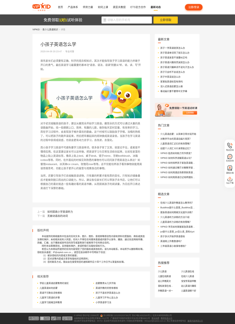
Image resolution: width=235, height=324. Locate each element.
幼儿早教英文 (164, 281)
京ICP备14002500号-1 (142, 315)
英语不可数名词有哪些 (51, 292)
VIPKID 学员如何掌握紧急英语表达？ (178, 226)
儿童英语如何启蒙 (49, 288)
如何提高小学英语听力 (60, 211)
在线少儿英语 (187, 276)
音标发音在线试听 (165, 286)
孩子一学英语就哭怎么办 (172, 48)
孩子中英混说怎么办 (170, 76)
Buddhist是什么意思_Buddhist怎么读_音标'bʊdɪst (178, 207)
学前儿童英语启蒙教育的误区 (54, 283)
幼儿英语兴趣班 (188, 286)
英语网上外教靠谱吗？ (171, 241)
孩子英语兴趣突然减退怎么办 (174, 62)
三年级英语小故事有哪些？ (173, 246)
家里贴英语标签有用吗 (171, 81)
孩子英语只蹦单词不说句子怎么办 (177, 67)
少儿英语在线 (187, 271)
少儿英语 (162, 271)
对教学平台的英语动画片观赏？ (176, 138)
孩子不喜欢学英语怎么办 (108, 292)
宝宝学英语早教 (188, 281)
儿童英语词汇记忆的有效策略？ (176, 143)
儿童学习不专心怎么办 (107, 297)
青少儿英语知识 (50, 29)
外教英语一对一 (165, 290)
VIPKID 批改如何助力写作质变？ (176, 153)
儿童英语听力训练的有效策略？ (176, 222)
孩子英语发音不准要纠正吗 (173, 57)
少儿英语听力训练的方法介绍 (174, 217)
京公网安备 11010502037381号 (117, 315)
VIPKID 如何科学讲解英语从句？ (176, 158)
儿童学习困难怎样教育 (51, 302)
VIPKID (36, 29)
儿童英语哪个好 (188, 290)
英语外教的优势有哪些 (107, 288)
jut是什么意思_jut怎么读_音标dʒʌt (177, 231)
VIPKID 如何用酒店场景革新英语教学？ (178, 172)
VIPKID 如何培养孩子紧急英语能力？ (178, 163)
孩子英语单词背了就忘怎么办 (174, 52)
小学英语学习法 (103, 302)
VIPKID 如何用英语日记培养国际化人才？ (178, 177)
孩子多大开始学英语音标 (172, 236)
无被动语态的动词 (57, 216)
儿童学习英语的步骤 (50, 297)
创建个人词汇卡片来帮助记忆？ (176, 148)
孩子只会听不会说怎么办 (172, 72)
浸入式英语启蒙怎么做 (171, 86)
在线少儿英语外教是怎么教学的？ (177, 202)
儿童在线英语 (164, 276)
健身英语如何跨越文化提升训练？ (177, 212)
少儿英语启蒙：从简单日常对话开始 (178, 134)
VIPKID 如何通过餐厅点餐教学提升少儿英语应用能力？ (178, 167)
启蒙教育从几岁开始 (106, 283)
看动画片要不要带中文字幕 (173, 91)
